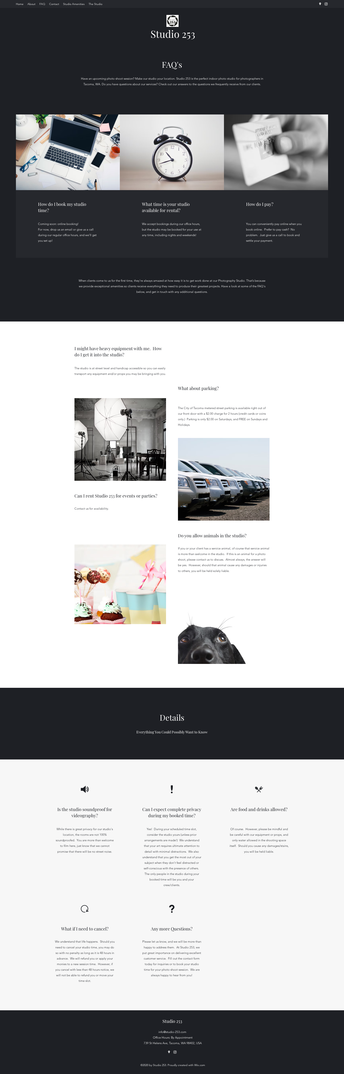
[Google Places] (320, 4)
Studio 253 (172, 33)
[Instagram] (326, 4)
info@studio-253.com (172, 1032)
